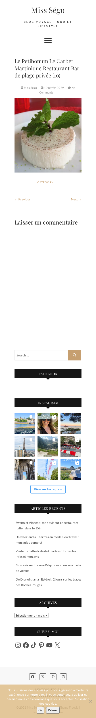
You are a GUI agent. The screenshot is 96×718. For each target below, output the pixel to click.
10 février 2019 (54, 87)
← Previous (23, 199)
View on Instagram (48, 489)
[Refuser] (90, 701)
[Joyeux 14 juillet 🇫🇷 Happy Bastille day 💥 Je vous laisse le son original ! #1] (48, 469)
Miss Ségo (48, 10)
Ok (40, 710)
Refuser (53, 710)
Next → (76, 199)
